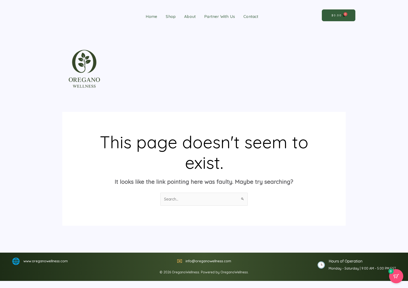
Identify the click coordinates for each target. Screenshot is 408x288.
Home (151, 16)
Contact (250, 16)
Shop (171, 16)
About (190, 16)
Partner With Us (219, 16)
